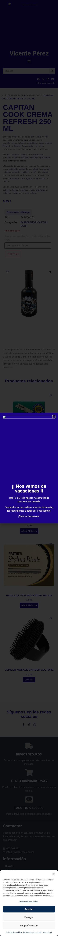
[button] (53, 874)
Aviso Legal (47, 932)
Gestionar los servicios (28, 901)
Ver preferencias (29, 925)
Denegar (29, 917)
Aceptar (29, 909)
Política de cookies (14, 932)
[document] (29, 468)
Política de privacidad (32, 932)
